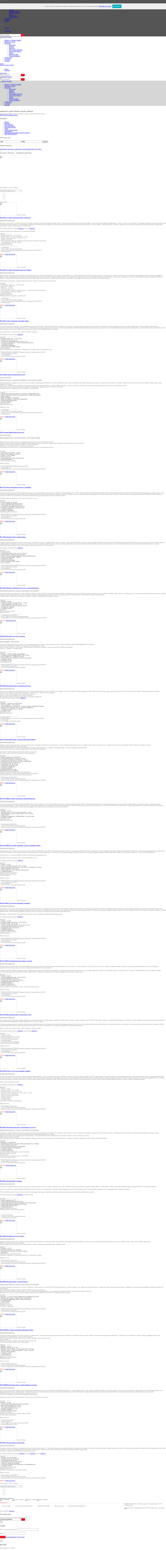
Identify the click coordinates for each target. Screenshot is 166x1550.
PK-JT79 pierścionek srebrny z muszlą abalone (13, 537)
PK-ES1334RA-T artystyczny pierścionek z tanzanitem (15, 903)
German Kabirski (13, 17)
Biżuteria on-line (10, 42)
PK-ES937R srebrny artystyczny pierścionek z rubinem (15, 1071)
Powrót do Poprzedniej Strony (9, 115)
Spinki (11, 14)
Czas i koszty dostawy (23, 1506)
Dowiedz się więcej (105, 6)
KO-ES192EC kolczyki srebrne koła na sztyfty (12, 374)
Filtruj (45, 142)
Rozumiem (116, 6)
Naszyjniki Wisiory (14, 13)
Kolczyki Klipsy (9, 125)
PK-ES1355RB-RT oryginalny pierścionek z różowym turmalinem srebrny (20, 845)
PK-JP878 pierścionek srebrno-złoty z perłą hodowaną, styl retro (18, 1127)
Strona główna (4, 114)
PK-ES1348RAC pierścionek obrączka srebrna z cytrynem (16, 961)
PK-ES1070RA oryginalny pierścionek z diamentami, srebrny (16, 1330)
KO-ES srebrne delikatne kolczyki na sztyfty (12, 432)
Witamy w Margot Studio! (13, 40)
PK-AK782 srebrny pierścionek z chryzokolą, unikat (14, 321)
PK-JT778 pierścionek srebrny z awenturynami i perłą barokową (18, 739)
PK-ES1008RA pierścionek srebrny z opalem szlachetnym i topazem (18, 1385)
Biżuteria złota (13, 16)
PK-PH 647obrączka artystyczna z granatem (12, 636)
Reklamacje (59, 1506)
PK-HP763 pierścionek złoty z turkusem (11, 1181)
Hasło (2, 1533)
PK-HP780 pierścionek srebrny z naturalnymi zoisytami (15, 685)
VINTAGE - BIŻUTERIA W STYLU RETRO (17, 133)
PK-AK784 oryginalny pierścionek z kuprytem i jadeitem (15, 270)
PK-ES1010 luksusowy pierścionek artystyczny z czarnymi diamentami (19, 588)
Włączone (11, 1511)
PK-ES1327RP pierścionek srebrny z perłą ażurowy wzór (15, 1014)
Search (2, 63)
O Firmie (7, 20)
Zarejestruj (8, 31)
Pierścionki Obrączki (14, 12)
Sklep (10, 114)
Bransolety (12, 45)
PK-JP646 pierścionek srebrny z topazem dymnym (14, 1281)
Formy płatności (43, 1506)
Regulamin (6, 1506)
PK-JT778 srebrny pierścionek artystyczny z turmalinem (15, 487)
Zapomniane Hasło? (11, 1537)
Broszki (11, 46)
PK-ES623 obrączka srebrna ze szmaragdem (12, 1442)
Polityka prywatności (76, 1506)
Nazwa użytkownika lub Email (8, 1529)
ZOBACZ (21, 228)
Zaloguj (7, 28)
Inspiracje (8, 43)
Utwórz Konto (21, 1537)
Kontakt (7, 21)
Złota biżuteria (8, 131)
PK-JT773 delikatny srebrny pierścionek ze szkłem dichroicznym (17, 798)
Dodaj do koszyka (10, 254)
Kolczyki (11, 10)
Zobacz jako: (3, 202)
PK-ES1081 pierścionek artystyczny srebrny (12, 1236)
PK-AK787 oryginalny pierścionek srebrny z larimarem (15, 217)
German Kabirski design (11, 130)
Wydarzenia (8, 18)
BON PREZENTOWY (11, 134)
